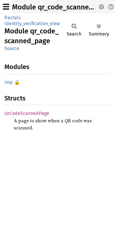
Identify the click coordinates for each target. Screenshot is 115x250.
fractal (11, 17)
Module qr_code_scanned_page (62, 7)
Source (11, 48)
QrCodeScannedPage (26, 113)
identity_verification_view (32, 23)
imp (8, 82)
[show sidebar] (6, 6)
